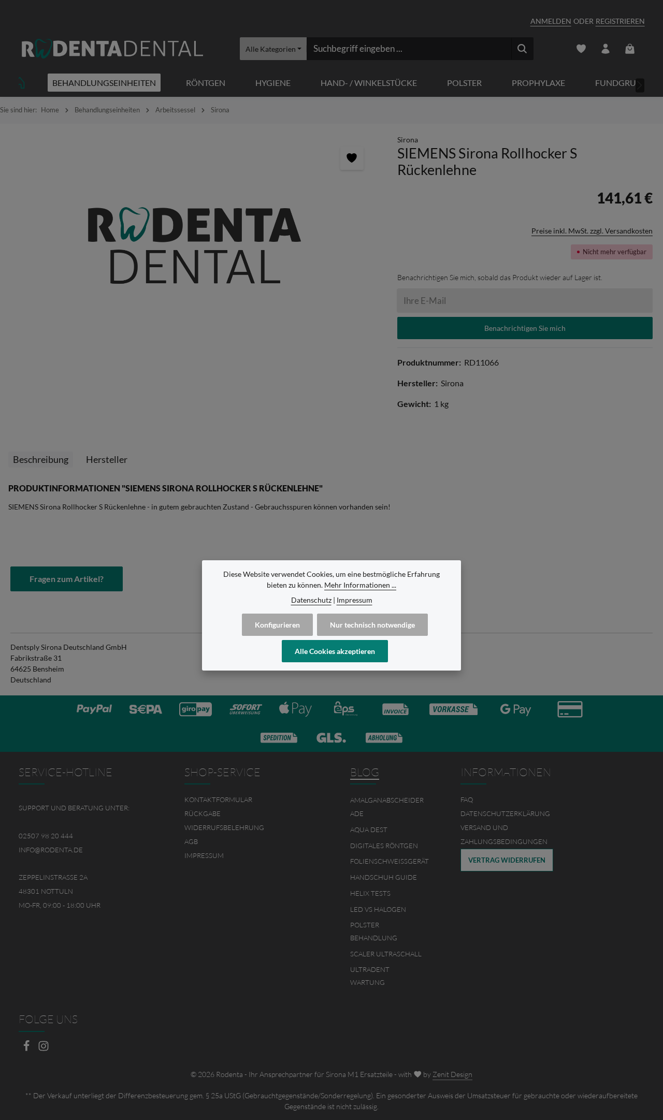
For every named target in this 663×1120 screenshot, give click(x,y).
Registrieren (620, 21)
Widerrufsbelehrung (224, 827)
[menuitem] (248, 800)
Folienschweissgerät (389, 861)
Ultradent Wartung (370, 976)
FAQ (466, 799)
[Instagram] (43, 1048)
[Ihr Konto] (606, 49)
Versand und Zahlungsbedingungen (503, 834)
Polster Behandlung (373, 931)
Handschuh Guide (383, 877)
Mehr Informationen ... (360, 584)
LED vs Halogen (378, 909)
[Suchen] (522, 48)
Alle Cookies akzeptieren (335, 651)
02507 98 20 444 (46, 836)
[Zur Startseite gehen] (112, 49)
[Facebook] (27, 1048)
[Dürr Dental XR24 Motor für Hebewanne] (193, 245)
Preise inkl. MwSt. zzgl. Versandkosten (592, 230)
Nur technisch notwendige (372, 624)
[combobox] (409, 48)
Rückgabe (202, 813)
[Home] (19, 83)
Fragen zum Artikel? (67, 579)
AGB (191, 841)
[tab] (40, 460)
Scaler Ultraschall (386, 954)
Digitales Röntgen (384, 845)
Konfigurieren (277, 624)
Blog (364, 772)
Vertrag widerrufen (506, 860)
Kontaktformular (218, 799)
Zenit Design (452, 1074)
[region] (193, 245)
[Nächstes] (640, 85)
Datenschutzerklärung (505, 813)
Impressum (204, 855)
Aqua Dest (368, 829)
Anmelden (550, 21)
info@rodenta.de (51, 850)
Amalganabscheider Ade (387, 807)
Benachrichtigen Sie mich (525, 328)
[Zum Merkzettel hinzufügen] (352, 158)
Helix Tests (370, 893)
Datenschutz (311, 599)
